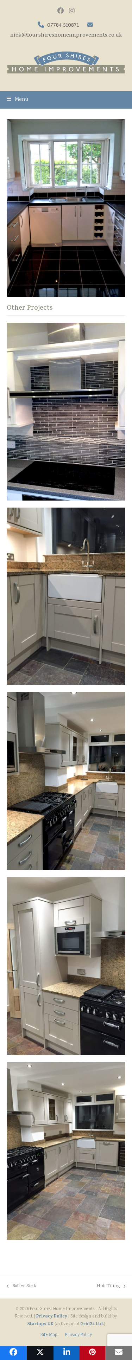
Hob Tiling (108, 1286)
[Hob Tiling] (66, 411)
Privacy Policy (51, 1316)
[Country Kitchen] (66, 1150)
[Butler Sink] (66, 596)
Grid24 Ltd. (92, 1324)
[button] (17, 100)
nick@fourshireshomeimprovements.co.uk (66, 35)
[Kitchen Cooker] (66, 781)
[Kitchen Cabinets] (66, 965)
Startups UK (40, 1324)
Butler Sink (22, 1286)
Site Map (48, 1335)
